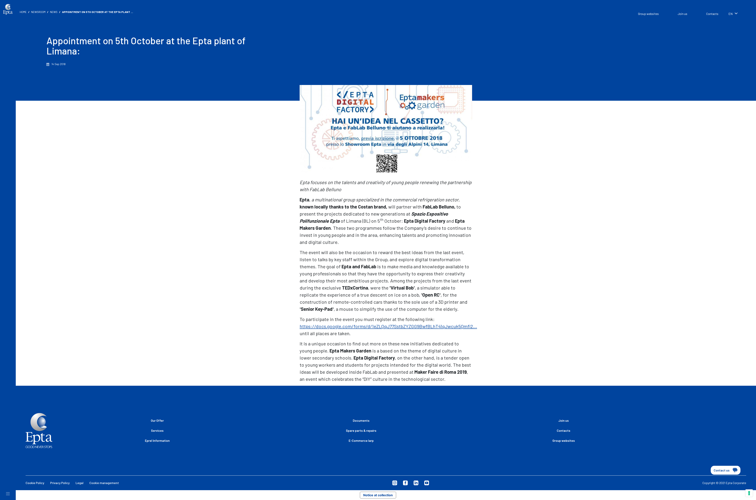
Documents (361, 420)
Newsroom (38, 12)
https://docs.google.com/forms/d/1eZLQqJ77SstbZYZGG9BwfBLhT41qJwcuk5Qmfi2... (388, 326)
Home (23, 12)
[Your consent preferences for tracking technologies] (749, 493)
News (53, 12)
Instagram (394, 483)
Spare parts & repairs (361, 430)
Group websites (648, 14)
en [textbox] (730, 14)
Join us (682, 14)
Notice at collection (378, 495)
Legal (79, 483)
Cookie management (104, 483)
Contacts (712, 14)
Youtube (426, 483)
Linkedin (416, 483)
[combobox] (738, 14)
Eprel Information (157, 440)
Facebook (405, 483)
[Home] (8, 9)
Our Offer (157, 420)
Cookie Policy (35, 483)
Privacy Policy (60, 483)
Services (157, 430)
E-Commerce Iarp (361, 440)
